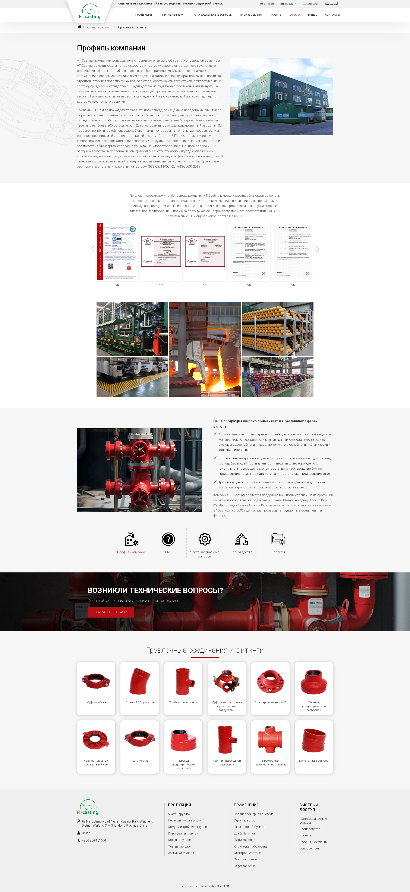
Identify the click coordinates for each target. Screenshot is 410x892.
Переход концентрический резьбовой (314, 705)
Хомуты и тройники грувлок (188, 827)
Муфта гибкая (96, 702)
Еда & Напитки (244, 833)
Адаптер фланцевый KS (270, 702)
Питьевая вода (244, 840)
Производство (251, 14)
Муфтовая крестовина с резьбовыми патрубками (226, 705)
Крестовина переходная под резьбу (270, 762)
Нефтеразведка (245, 866)
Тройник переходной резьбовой (227, 762)
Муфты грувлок (179, 814)
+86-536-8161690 (94, 840)
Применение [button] (171, 14)
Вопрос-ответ (309, 848)
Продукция (179, 805)
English (269, 3)
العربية (334, 3)
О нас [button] (294, 14)
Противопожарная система (254, 814)
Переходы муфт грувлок (185, 820)
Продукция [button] (143, 14)
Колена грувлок (179, 840)
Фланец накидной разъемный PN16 (96, 762)
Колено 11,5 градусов (314, 760)
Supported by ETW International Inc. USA (205, 886)
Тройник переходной (183, 702)
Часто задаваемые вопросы (212, 14)
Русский (290, 3)
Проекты (275, 14)
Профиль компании (131, 552)
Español (313, 3)
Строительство (245, 820)
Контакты (332, 14)
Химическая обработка (250, 846)
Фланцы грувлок (179, 846)
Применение (246, 805)
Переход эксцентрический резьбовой (183, 764)
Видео (312, 14)
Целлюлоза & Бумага (249, 827)
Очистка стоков (245, 859)
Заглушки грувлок (181, 853)
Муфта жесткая (139, 760)
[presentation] (92, 248)
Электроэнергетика (248, 853)
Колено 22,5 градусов (139, 702)
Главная (88, 27)
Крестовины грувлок (183, 833)
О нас (106, 27)
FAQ (168, 552)
